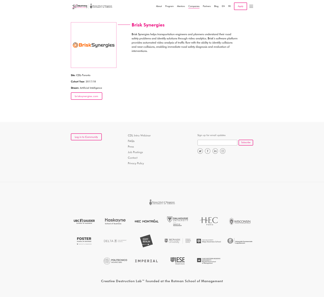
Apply (240, 6)
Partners (207, 6)
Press (131, 146)
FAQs (131, 141)
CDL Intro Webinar (139, 135)
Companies (193, 6)
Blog (216, 6)
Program (169, 6)
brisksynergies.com (86, 96)
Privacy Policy (136, 163)
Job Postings (135, 152)
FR (229, 6)
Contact (132, 158)
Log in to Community (86, 137)
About (159, 6)
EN (223, 6)
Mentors (181, 6)
